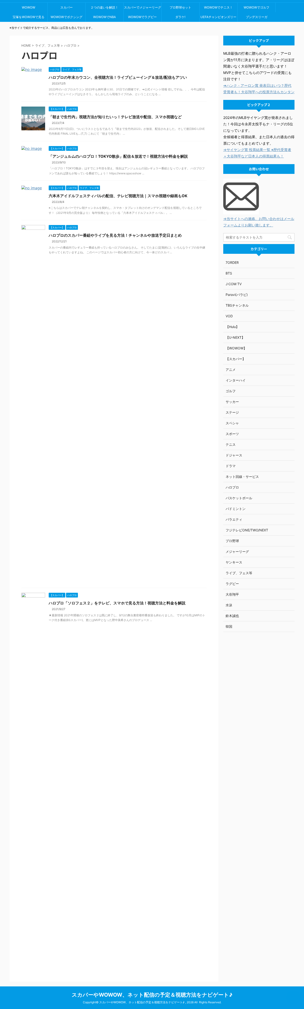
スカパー (66, 7)
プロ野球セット (180, 7)
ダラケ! (180, 17)
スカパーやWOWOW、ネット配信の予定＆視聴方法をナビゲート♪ (152, 995)
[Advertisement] (258, 710)
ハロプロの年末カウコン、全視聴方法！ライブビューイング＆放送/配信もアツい (118, 77)
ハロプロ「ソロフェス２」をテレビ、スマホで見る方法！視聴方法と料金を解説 (117, 603)
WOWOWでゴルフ (256, 7)
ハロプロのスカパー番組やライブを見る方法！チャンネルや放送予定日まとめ (115, 235)
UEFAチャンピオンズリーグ (218, 18)
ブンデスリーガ (256, 17)
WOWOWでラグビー (142, 17)
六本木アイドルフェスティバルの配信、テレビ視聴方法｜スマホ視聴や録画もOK (118, 195)
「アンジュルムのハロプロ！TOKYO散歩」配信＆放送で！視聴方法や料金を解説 (118, 156)
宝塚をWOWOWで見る (28, 17)
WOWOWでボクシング (66, 17)
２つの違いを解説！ (104, 7)
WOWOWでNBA (104, 17)
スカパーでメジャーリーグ (142, 7)
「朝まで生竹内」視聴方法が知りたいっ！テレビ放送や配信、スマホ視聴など (115, 116)
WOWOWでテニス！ (218, 7)
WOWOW (28, 7)
